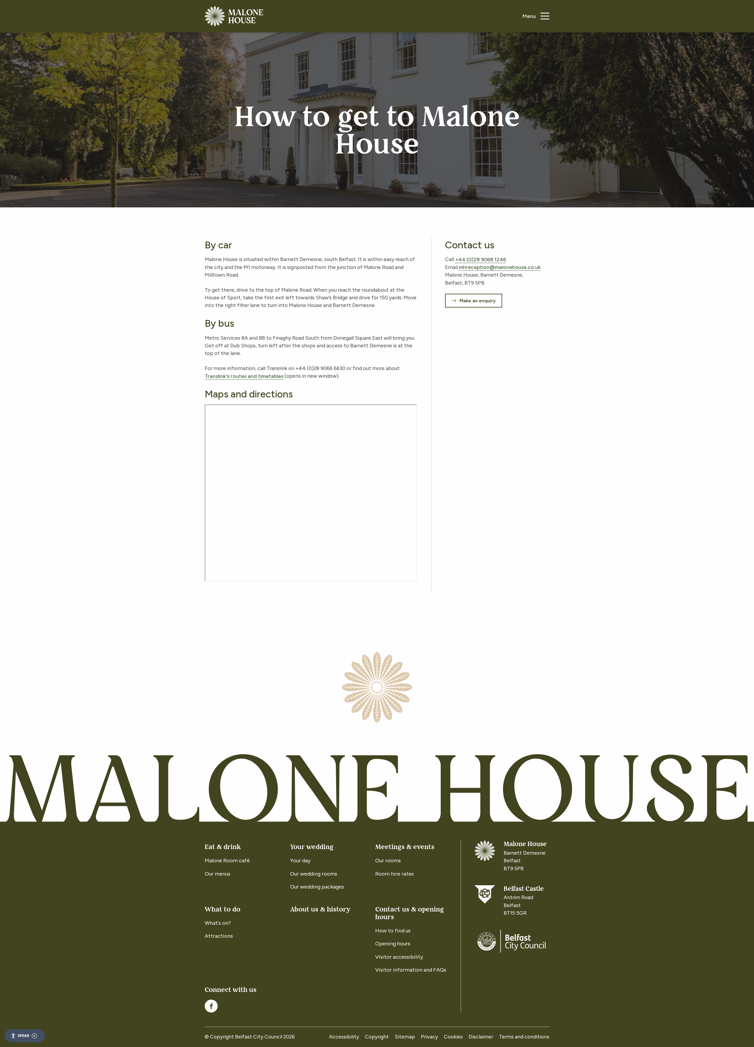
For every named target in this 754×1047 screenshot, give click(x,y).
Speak (23, 1035)
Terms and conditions (524, 1036)
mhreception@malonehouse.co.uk (500, 267)
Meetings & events (404, 847)
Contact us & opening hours (409, 913)
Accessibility (344, 1036)
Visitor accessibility (399, 957)
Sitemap (405, 1036)
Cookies (453, 1036)
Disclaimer (481, 1036)
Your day (300, 860)
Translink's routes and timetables (244, 376)
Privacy (429, 1036)
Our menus (217, 874)
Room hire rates (394, 874)
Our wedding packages (317, 886)
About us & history (320, 909)
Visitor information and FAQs (410, 970)
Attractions (219, 936)
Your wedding (311, 847)
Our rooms (388, 860)
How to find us (393, 930)
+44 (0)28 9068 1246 (480, 259)
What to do (222, 909)
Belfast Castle (524, 889)
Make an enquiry (477, 300)
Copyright (377, 1036)
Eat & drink (223, 847)
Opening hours (392, 943)
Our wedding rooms (313, 874)
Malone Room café (227, 860)
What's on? (218, 923)
